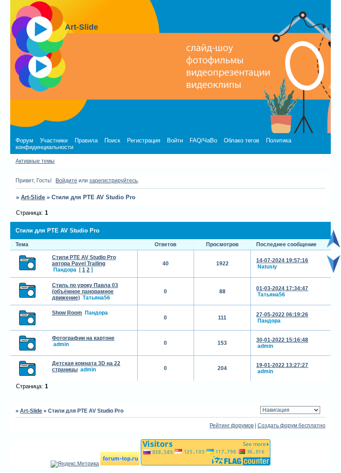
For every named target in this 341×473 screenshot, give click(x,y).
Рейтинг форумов (232, 425)
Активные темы (35, 161)
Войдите (66, 180)
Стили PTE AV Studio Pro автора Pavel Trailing (84, 260)
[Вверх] (333, 246)
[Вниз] (333, 271)
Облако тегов (241, 140)
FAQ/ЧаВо (203, 140)
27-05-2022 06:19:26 (282, 314)
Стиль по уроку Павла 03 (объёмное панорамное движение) (85, 291)
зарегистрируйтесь (113, 180)
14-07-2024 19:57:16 (282, 260)
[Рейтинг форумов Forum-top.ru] (119, 464)
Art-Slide (33, 197)
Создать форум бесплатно (291, 425)
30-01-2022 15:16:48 (282, 340)
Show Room (67, 313)
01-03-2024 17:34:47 (282, 288)
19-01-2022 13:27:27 (282, 365)
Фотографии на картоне (83, 338)
